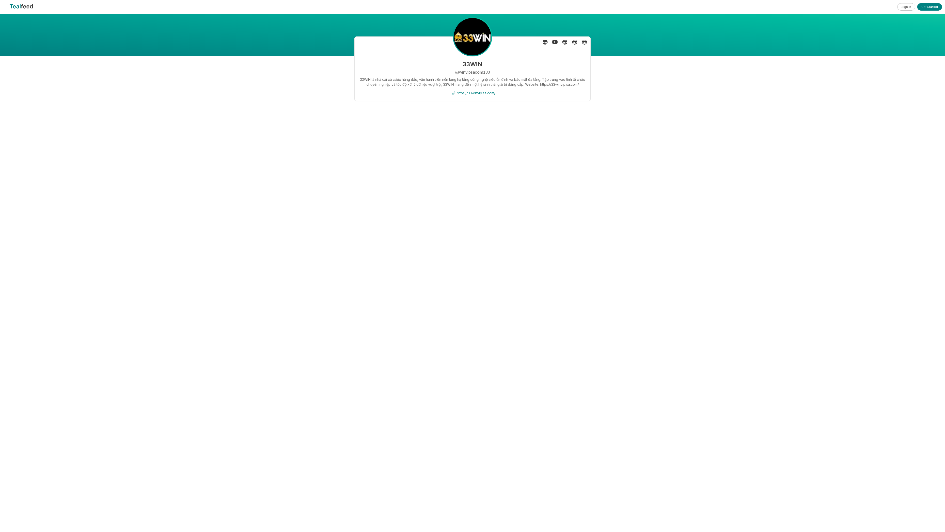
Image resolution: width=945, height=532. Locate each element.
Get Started (929, 7)
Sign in (906, 7)
